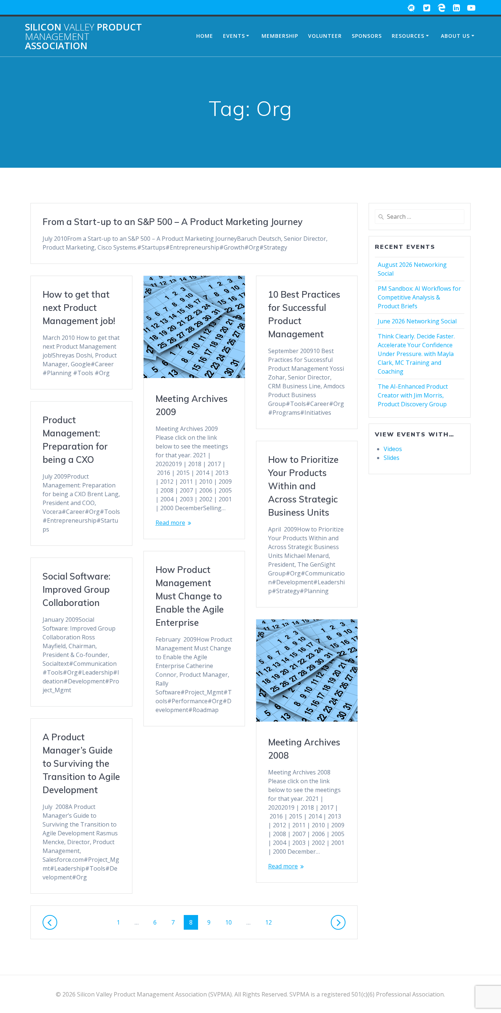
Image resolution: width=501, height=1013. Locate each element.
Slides (391, 458)
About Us (455, 35)
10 (231, 922)
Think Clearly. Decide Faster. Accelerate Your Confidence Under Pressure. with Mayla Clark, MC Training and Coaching (416, 353)
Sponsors (367, 35)
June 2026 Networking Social (417, 321)
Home (204, 35)
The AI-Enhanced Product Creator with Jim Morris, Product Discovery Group (413, 395)
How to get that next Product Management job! (79, 307)
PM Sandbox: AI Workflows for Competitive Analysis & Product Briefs (419, 297)
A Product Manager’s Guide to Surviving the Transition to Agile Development (81, 763)
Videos (393, 449)
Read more (170, 523)
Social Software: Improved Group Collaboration (76, 589)
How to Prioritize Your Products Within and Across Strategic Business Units (303, 486)
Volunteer (325, 35)
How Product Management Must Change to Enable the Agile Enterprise (190, 596)
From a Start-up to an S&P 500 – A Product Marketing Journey (173, 221)
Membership (280, 35)
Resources (408, 35)
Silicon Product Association (83, 36)
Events (234, 35)
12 (271, 922)
